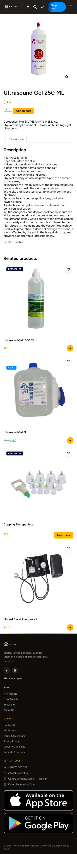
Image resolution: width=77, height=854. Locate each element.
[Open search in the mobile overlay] (35, 7)
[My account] (28, 6)
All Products (10, 693)
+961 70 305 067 (17, 767)
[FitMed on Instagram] (15, 670)
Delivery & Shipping (14, 746)
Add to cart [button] (70, 348)
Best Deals (10, 704)
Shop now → (55, 7)
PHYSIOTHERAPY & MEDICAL (38, 121)
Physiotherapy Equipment (20, 125)
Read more (64, 535)
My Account (10, 730)
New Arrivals (11, 699)
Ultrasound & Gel (48, 125)
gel (69, 125)
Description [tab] (16, 139)
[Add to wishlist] (68, 269)
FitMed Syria (13, 678)
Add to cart (23, 110)
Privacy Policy (11, 741)
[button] (67, 77)
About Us (9, 710)
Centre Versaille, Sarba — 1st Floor (27, 778)
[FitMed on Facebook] (7, 670)
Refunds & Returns (14, 752)
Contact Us (10, 725)
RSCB (6, 848)
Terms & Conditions (14, 735)
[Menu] (70, 6)
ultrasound (10, 128)
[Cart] (42, 6)
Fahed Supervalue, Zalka (21, 784)
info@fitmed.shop (18, 773)
